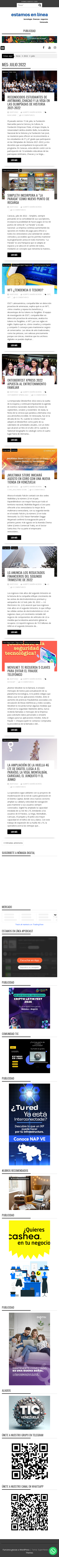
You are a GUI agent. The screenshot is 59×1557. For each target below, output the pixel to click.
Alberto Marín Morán (32, 112)
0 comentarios (28, 115)
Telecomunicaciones (10, 170)
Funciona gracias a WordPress (16, 1549)
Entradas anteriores (14, 843)
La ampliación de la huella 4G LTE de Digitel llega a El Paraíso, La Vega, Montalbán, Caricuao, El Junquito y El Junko (28, 772)
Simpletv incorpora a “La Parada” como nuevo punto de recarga (28, 199)
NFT (8, 297)
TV (20, 170)
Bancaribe (11, 115)
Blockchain (7, 265)
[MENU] (3, 48)
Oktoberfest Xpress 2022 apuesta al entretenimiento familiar (26, 384)
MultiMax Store (20, 490)
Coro (9, 490)
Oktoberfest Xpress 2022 (17, 395)
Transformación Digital (42, 265)
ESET (48, 294)
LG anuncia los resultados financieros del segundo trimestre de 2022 (26, 576)
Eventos (6, 356)
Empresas (6, 450)
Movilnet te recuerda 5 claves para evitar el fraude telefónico (28, 671)
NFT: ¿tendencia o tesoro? (25, 289)
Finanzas (14, 548)
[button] (53, 1551)
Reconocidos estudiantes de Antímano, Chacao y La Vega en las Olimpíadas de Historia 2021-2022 (28, 102)
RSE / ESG (12, 72)
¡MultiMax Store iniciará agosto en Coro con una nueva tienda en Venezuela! (28, 478)
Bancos (5, 72)
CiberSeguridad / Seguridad (22, 265)
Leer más (14, 160)
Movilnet (11, 682)
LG (48, 584)
